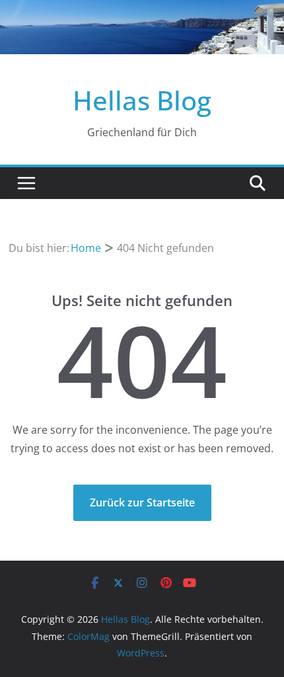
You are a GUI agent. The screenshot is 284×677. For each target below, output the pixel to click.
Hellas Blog (142, 100)
